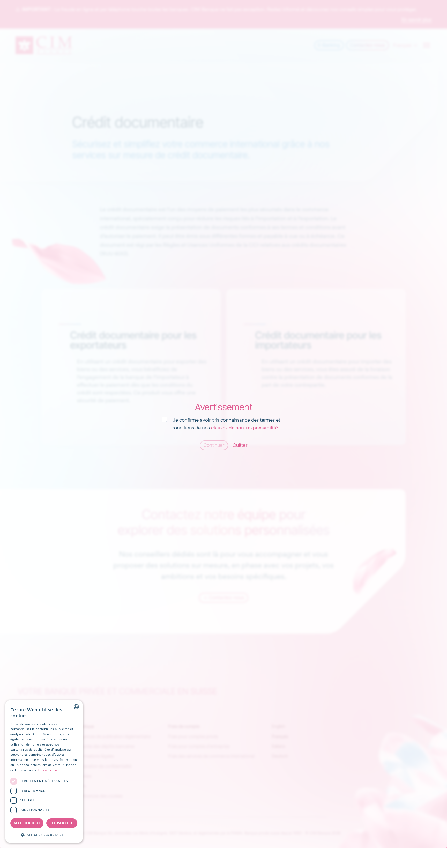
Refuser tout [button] (62, 823)
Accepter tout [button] (27, 823)
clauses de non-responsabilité (244, 427)
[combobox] (76, 706)
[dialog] (44, 771)
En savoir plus (48, 770)
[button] (44, 834)
